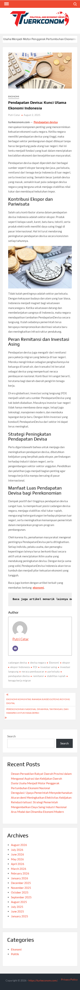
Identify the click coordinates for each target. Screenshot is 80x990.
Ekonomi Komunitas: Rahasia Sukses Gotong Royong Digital (38, 701)
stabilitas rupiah (56, 676)
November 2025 (21, 887)
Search (11, 736)
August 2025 (19, 902)
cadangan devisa (17, 662)
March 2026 (18, 868)
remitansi (38, 676)
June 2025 (17, 911)
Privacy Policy (69, 979)
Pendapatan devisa (46, 122)
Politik (15, 954)
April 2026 (17, 864)
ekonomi (38, 587)
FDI (35, 667)
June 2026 (17, 854)
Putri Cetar (14, 114)
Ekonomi (13, 96)
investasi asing (48, 667)
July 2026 (17, 849)
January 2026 (19, 878)
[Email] (15, 648)
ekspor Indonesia (20, 667)
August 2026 (19, 845)
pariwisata (53, 671)
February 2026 (20, 873)
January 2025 (19, 916)
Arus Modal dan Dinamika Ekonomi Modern (37, 811)
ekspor (66, 662)
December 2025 (21, 883)
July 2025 (17, 906)
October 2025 (19, 892)
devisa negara (38, 662)
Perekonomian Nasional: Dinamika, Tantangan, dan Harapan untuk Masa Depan (37, 711)
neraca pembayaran (33, 671)
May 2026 (17, 859)
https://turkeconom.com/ (42, 980)
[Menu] (6, 4)
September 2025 (21, 897)
